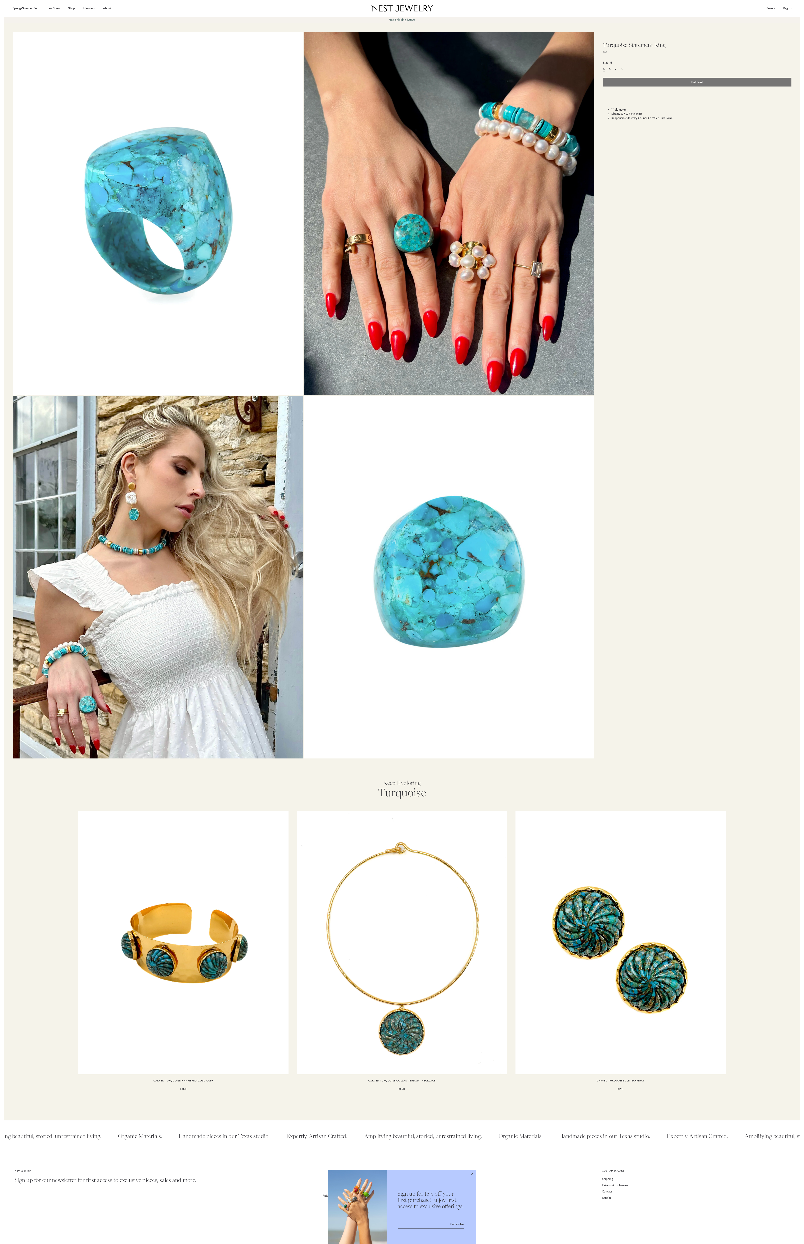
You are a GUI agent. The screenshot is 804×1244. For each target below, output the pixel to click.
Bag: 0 (787, 8)
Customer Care (613, 1170)
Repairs (607, 1198)
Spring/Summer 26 (25, 8)
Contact (607, 1191)
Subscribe (457, 1224)
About (107, 8)
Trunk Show (52, 8)
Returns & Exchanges (615, 1185)
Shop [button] (71, 8)
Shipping (607, 1179)
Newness (89, 8)
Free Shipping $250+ (402, 20)
